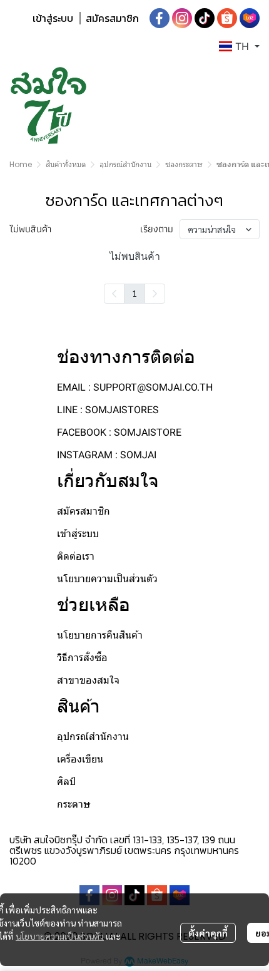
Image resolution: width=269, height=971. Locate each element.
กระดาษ (74, 804)
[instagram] (182, 18)
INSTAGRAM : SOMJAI (106, 455)
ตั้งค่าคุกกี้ (208, 932)
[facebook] (160, 18)
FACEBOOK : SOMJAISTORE (119, 432)
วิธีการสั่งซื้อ (82, 658)
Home (20, 164)
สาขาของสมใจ (88, 680)
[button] (239, 46)
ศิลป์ (66, 782)
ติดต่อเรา (75, 556)
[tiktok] (205, 18)
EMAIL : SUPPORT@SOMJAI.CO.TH (135, 387)
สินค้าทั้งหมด (66, 164)
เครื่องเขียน (80, 759)
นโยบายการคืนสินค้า (100, 635)
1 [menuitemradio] (134, 293)
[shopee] (227, 18)
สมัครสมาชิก (112, 18)
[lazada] (250, 18)
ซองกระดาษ (184, 164)
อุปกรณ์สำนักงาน (125, 164)
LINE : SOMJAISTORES (108, 410)
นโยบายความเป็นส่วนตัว (60, 936)
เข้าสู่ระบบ (53, 18)
